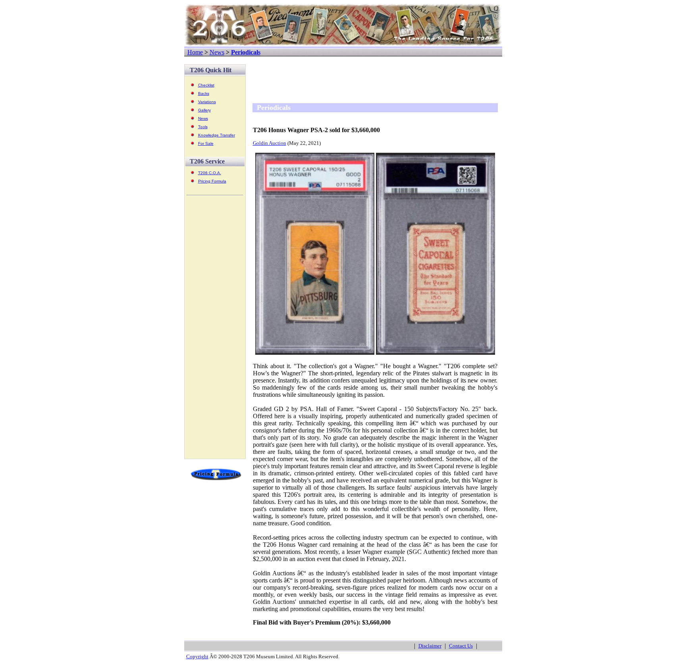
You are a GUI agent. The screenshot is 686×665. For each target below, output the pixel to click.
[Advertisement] (215, 330)
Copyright (197, 656)
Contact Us (461, 646)
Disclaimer (429, 646)
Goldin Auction (269, 143)
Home (195, 52)
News (217, 52)
